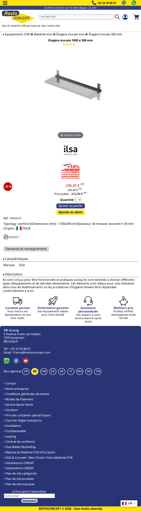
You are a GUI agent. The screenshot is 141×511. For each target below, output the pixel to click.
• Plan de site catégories (20, 473)
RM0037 (13, 237)
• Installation (12, 426)
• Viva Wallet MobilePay (20, 447)
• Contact (10, 383)
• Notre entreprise (16, 389)
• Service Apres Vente (18, 405)
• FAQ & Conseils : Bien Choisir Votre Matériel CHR (38, 458)
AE (62, 371)
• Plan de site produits (19, 479)
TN (98, 371)
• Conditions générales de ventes (26, 394)
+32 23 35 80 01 (106, 3)
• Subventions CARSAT (19, 463)
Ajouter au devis (70, 212)
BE (35, 371)
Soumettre (29, 501)
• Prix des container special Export (27, 415)
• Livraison (11, 410)
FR (26, 371)
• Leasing (10, 436)
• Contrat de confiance (19, 442)
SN (89, 371)
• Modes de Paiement (18, 399)
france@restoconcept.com (31, 352)
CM (43, 371)
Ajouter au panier (70, 206)
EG (53, 371)
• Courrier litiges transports (23, 420)
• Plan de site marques (19, 484)
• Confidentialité (15, 431)
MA (79, 371)
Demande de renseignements (26, 249)
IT (71, 371)
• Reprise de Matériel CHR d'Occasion (29, 452)
